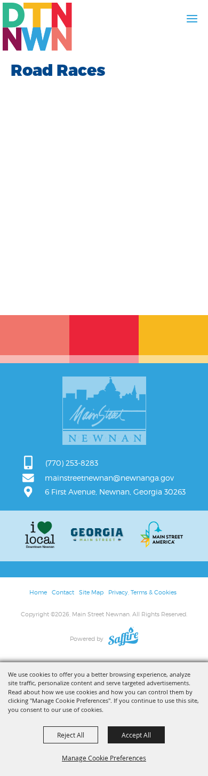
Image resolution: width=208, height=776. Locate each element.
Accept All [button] (136, 735)
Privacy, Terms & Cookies (142, 592)
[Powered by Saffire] (123, 638)
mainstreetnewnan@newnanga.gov (109, 477)
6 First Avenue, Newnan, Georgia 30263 (115, 491)
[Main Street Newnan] (37, 27)
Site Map (91, 592)
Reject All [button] (70, 735)
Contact (63, 592)
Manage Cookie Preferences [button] (104, 758)
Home (38, 592)
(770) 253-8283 (71, 462)
